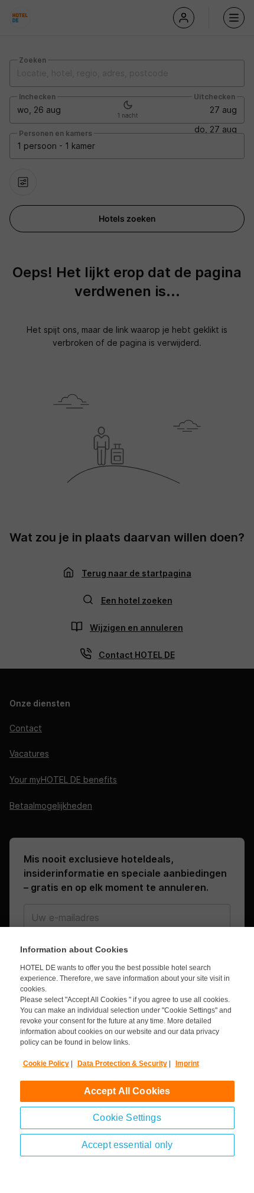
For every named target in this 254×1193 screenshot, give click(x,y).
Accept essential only (127, 1145)
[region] (127, 1060)
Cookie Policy (46, 1063)
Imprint (187, 1063)
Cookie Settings (127, 1118)
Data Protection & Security (122, 1063)
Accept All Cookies (127, 1091)
